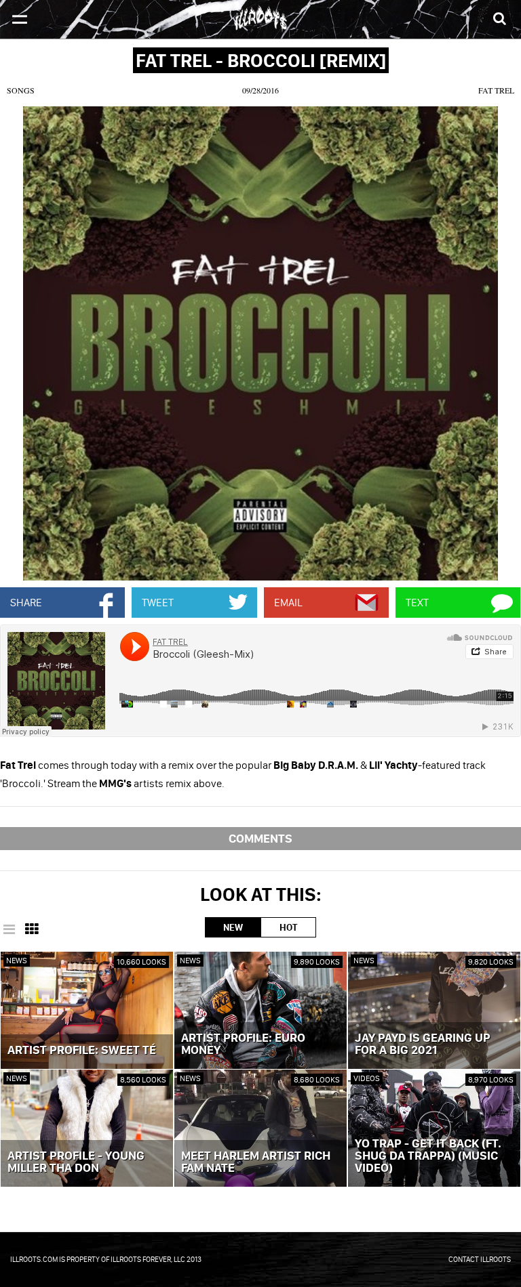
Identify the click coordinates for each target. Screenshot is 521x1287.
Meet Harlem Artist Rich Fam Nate (255, 1162)
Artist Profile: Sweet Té (81, 1050)
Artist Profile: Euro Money (243, 1044)
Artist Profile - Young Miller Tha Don (75, 1162)
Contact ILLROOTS (479, 1259)
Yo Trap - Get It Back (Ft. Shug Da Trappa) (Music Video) (428, 1156)
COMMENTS (260, 838)
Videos (366, 1078)
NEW (233, 927)
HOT (288, 927)
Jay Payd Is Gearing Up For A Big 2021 (422, 1044)
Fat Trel (496, 90)
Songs (21, 90)
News (16, 960)
